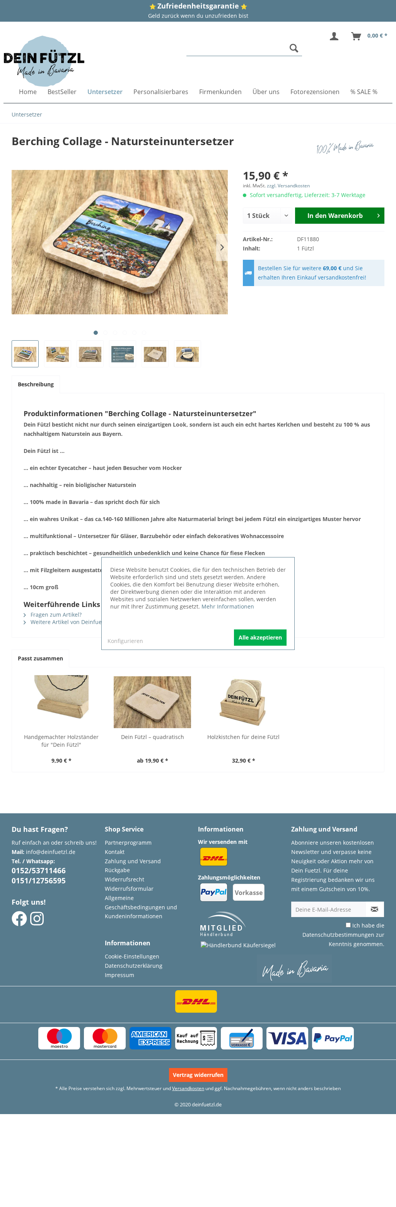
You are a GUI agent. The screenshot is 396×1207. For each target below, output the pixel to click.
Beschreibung (36, 384)
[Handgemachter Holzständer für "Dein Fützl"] (61, 702)
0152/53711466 (39, 871)
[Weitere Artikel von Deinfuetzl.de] (347, 148)
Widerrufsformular (129, 888)
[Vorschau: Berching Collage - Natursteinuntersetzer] (25, 353)
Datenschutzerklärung (133, 965)
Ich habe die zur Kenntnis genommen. (343, 935)
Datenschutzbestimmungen (338, 934)
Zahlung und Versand (133, 861)
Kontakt (115, 852)
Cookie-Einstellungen (132, 956)
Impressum (119, 975)
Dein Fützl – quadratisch (152, 737)
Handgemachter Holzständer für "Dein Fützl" (61, 740)
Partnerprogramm (128, 842)
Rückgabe (117, 870)
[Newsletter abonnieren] (374, 909)
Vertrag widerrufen (198, 1074)
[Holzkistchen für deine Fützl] (243, 702)
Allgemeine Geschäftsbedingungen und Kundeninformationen (141, 907)
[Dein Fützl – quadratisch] (153, 702)
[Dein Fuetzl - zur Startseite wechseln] (44, 61)
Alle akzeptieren (260, 637)
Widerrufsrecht (124, 879)
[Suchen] (294, 48)
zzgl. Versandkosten (288, 185)
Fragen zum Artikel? (55, 614)
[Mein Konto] (336, 36)
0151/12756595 (39, 881)
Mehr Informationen (227, 606)
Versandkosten (188, 1088)
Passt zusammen (40, 658)
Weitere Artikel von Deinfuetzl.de (72, 622)
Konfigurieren (125, 641)
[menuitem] (244, 48)
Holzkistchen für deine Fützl (243, 737)
